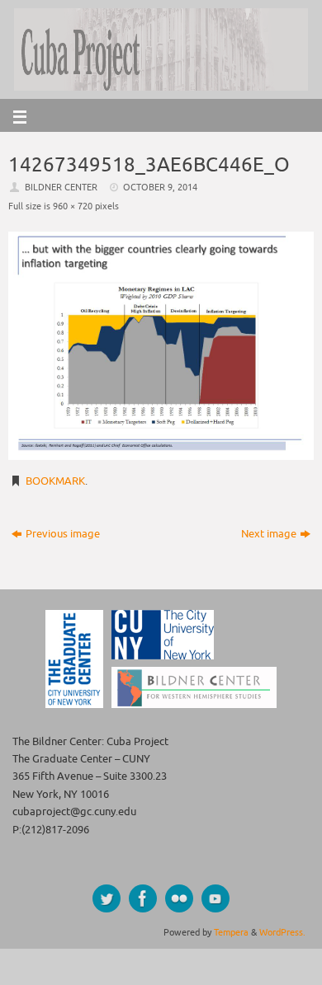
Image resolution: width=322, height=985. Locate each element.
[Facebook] (143, 898)
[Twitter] (106, 898)
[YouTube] (215, 898)
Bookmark (55, 481)
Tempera (231, 932)
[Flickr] (179, 898)
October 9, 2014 (160, 187)
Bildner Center (61, 187)
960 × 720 (72, 206)
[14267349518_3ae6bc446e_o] (161, 346)
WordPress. (282, 932)
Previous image (63, 534)
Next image (268, 534)
